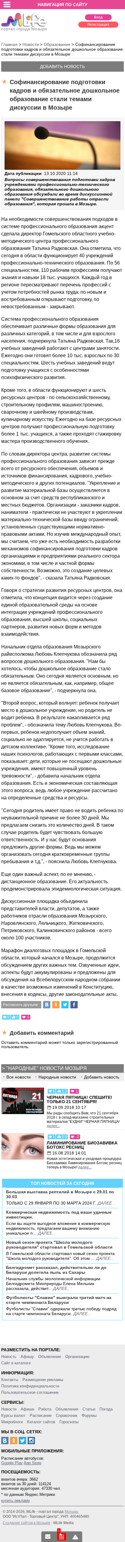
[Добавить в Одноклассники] (55, 1004)
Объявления (67, 1409)
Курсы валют (13, 1415)
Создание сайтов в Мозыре (26, 1523)
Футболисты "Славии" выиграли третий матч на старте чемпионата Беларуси (58, 1300)
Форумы (89, 1415)
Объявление (49, 1356)
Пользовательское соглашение (30, 1392)
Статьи (89, 1409)
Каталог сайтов (41, 1422)
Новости (8, 1409)
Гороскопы (69, 1422)
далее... (53, 1126)
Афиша (27, 1409)
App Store (32, 1463)
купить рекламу (15, 1500)
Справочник (66, 1415)
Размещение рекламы (42, 1379)
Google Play (12, 1463)
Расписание (41, 1415)
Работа (44, 1409)
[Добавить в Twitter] (65, 1004)
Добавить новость (62, 66)
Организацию (77, 1356)
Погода (106, 1409)
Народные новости (57, 1077)
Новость (8, 1356)
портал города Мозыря (24, 28)
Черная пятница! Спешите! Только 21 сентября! (79, 1099)
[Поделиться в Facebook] (74, 1004)
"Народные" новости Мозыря (46, 1068)
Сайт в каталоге (16, 1363)
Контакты (9, 1379)
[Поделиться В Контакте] (46, 1004)
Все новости (18, 1077)
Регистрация (98, 24)
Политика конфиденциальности (30, 1386)
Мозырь (71, 1512)
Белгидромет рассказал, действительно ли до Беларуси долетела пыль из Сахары (56, 1270)
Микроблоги (12, 1422)
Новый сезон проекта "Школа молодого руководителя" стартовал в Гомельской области (59, 1245)
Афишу (27, 1356)
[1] (61, 1536)
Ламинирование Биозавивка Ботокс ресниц (82, 1145)
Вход (98, 17)
